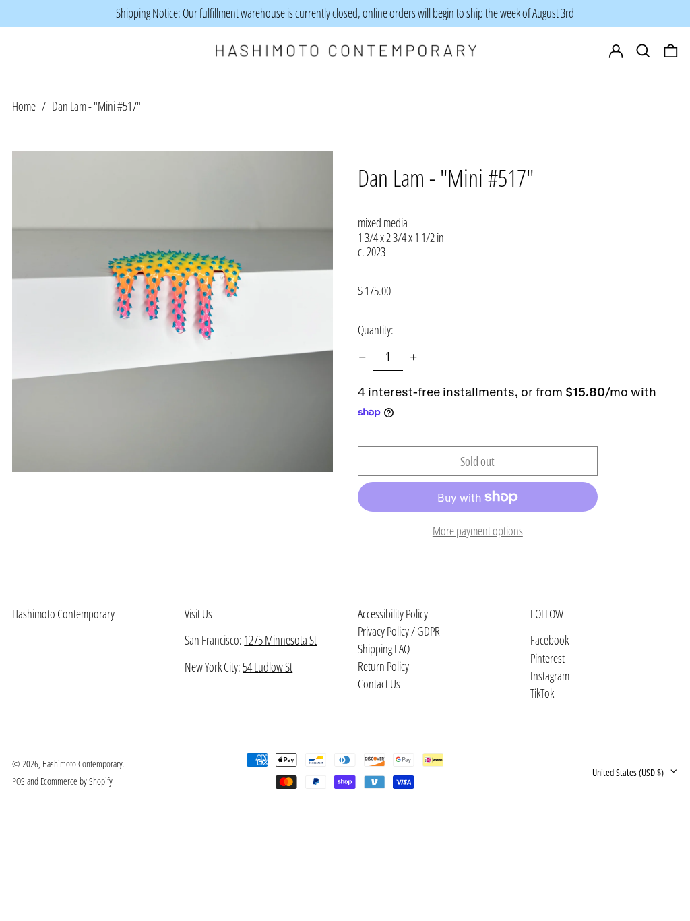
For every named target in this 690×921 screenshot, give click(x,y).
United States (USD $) (629, 772)
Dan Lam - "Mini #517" (96, 106)
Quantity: (376, 330)
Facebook (549, 640)
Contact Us (379, 684)
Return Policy (383, 666)
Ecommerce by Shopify (76, 781)
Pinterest (547, 658)
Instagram (549, 676)
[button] (671, 51)
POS (18, 781)
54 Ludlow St (267, 667)
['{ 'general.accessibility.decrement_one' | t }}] (362, 357)
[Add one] (414, 357)
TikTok (542, 693)
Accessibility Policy (393, 613)
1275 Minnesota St (280, 640)
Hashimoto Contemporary (63, 613)
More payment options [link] (478, 531)
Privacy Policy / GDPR (399, 631)
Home (24, 106)
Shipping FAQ (384, 649)
